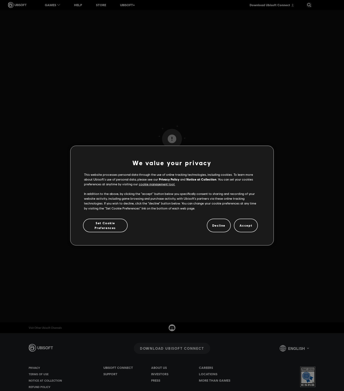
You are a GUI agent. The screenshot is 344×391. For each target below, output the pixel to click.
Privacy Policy (169, 179)
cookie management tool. (157, 184)
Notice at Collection (201, 179)
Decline (218, 225)
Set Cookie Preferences (105, 225)
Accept (245, 225)
